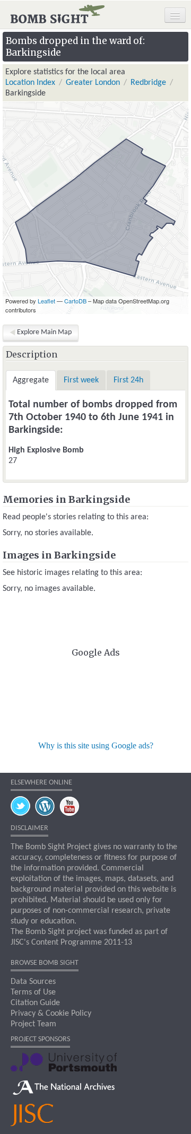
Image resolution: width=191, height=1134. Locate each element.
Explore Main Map (44, 332)
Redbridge (148, 82)
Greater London (93, 82)
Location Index (30, 82)
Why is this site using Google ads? (95, 745)
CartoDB (75, 300)
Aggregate (31, 380)
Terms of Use (33, 992)
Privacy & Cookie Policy (51, 1013)
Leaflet (46, 300)
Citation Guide (35, 1003)
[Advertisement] (95, 697)
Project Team (33, 1024)
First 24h (128, 380)
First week (81, 380)
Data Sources (33, 982)
